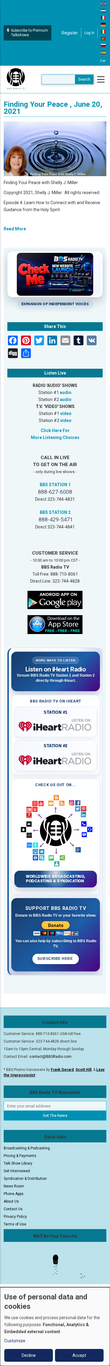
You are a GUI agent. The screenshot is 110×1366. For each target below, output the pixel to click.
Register (70, 32)
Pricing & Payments (20, 1156)
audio (66, 392)
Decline (29, 1355)
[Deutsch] (103, 24)
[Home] (16, 79)
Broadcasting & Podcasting (27, 1148)
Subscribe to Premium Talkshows (29, 32)
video (66, 413)
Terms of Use (15, 1224)
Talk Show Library (18, 1163)
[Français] (103, 17)
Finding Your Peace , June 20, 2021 (53, 108)
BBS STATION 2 (55, 512)
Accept (79, 1355)
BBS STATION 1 (55, 484)
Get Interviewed (17, 1171)
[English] (103, 3)
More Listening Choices (55, 437)
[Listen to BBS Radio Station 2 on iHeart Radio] (55, 759)
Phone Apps (14, 1194)
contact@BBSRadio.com (50, 1056)
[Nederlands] (103, 10)
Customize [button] (14, 1340)
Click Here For (55, 430)
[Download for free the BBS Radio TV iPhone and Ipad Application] (55, 624)
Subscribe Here (55, 959)
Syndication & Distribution (25, 1178)
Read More (15, 228)
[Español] (103, 52)
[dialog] (55, 1326)
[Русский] (103, 45)
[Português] (103, 38)
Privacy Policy (15, 1216)
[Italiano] (103, 31)
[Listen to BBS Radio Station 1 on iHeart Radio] (55, 725)
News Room (14, 1186)
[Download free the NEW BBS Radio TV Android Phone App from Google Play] (55, 599)
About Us (11, 1201)
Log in (89, 33)
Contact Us (13, 1209)
